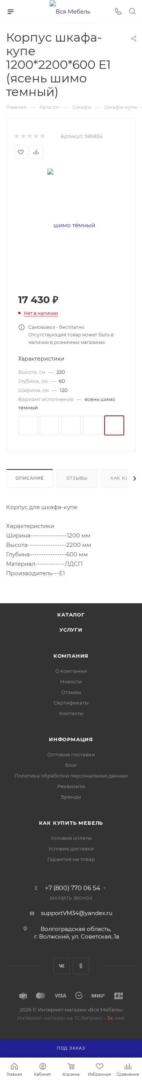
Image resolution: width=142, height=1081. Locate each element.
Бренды (71, 797)
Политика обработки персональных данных (71, 776)
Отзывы (77, 478)
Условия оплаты (71, 838)
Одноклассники (81, 966)
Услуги (71, 630)
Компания (71, 656)
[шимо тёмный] (71, 224)
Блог (71, 765)
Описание (30, 478)
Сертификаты (71, 703)
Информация (71, 739)
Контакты (71, 713)
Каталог (71, 615)
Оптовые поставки (71, 754)
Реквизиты (71, 786)
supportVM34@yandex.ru (76, 913)
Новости (71, 681)
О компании (71, 671)
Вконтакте (61, 966)
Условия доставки (71, 849)
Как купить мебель (71, 823)
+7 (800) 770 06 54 (72, 888)
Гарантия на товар (71, 859)
